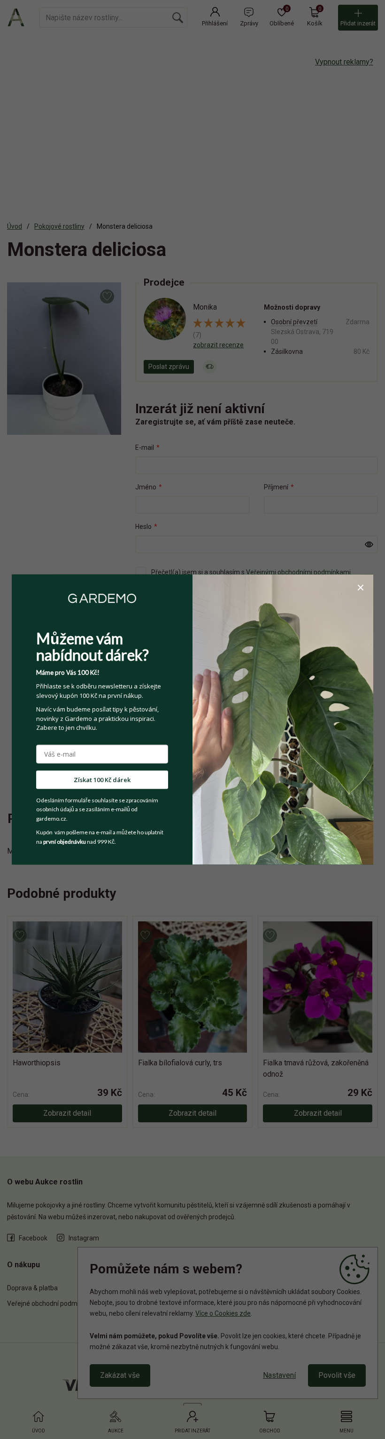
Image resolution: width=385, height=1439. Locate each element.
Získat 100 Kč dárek (102, 779)
